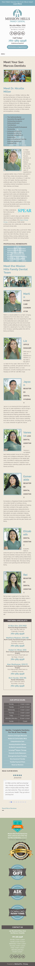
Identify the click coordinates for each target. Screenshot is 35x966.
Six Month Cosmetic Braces (17, 747)
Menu (3, 54)
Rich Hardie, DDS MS (17, 678)
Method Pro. (18, 964)
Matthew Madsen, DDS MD (17, 638)
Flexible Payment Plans (17, 762)
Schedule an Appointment (18, 47)
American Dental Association (16, 248)
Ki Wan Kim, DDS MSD (17, 626)
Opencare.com (21, 839)
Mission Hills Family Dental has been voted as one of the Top (17, 834)
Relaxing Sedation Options (17, 744)
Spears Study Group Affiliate (16, 259)
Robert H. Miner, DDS (17, 650)
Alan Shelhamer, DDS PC (17, 664)
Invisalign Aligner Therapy (17, 750)
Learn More (17, 4)
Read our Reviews (17, 765)
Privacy (25, 964)
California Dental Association (16, 250)
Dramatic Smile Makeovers (17, 753)
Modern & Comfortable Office (17, 738)
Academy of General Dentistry (17, 256)
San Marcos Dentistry (14, 837)
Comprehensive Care (17, 741)
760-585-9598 (17, 633)
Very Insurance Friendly (17, 759)
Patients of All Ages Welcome (17, 735)
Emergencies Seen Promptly (17, 756)
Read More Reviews (9, 808)
